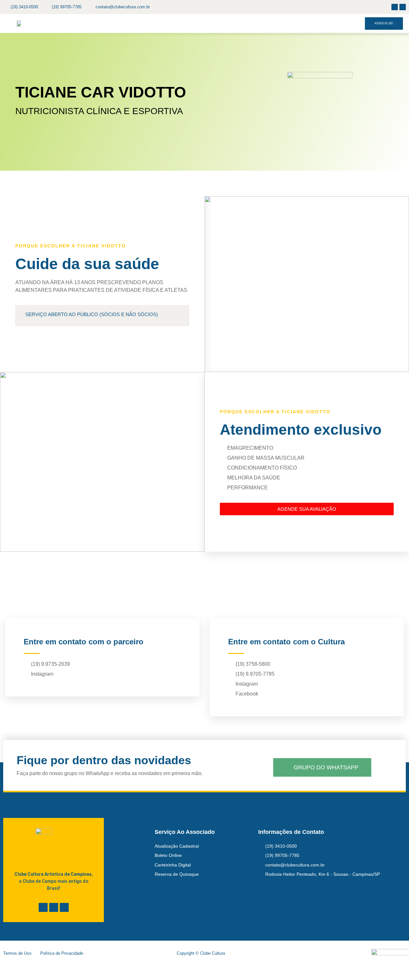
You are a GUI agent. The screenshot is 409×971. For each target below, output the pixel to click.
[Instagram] (402, 7)
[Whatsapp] (64, 907)
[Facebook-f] (394, 7)
